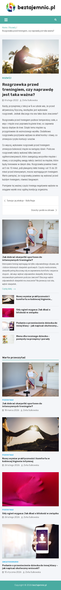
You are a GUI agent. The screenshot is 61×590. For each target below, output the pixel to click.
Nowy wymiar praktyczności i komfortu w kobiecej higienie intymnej (33, 299)
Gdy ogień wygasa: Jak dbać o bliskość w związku (33, 311)
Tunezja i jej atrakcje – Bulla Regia (21, 200)
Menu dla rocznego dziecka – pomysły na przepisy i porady (33, 338)
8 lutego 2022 (11, 100)
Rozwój (6, 78)
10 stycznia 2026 (13, 572)
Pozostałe (8, 400)
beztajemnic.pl (39, 585)
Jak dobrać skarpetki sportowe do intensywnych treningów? (22, 258)
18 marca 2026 (12, 410)
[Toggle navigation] (6, 20)
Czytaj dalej (7, 289)
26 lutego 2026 (12, 465)
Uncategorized (10, 562)
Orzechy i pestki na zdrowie (42, 210)
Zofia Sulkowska (30, 100)
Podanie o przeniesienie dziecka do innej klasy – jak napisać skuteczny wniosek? (36, 326)
